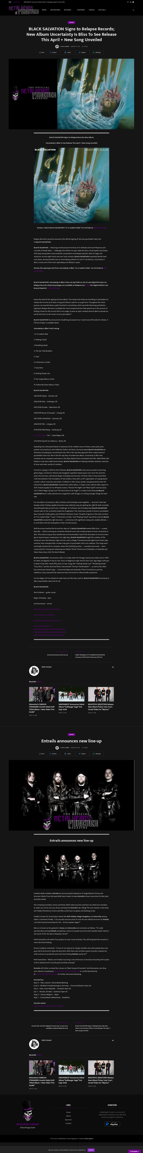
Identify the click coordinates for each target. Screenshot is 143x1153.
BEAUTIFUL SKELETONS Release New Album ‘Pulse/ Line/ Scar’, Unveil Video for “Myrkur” (101, 707)
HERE (87, 285)
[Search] (133, 10)
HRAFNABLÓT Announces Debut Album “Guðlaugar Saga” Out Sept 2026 (44, 2)
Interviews (55, 10)
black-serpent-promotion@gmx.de (67, 971)
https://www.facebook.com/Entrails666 (48, 1006)
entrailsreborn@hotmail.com (46, 974)
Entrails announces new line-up (57, 655)
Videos (92, 10)
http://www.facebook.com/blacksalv (47, 609)
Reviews (67, 10)
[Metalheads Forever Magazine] (24, 10)
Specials (102, 10)
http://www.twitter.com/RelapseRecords (49, 635)
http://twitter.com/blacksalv (44, 614)
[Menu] (10, 2)
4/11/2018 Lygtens (40, 435)
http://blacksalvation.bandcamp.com (47, 620)
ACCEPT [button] (91, 1150)
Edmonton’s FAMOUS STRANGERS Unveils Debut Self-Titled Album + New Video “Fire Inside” (42, 708)
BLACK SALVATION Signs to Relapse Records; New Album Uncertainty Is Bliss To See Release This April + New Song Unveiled (93, 1028)
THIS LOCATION (99, 227)
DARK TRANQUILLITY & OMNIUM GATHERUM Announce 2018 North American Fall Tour (90, 656)
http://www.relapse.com (43, 626)
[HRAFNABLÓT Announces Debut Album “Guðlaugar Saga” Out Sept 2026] (71, 694)
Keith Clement (65, 46)
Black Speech (89, 1138)
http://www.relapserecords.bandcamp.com (50, 629)
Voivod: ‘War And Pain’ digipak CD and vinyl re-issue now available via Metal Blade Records (49, 1027)
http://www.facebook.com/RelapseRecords (50, 632)
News (44, 10)
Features (81, 10)
